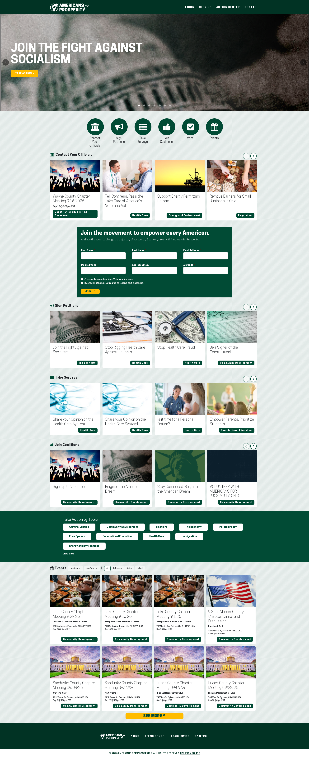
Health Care (156, 536)
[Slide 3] (154, 105)
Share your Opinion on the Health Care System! (73, 422)
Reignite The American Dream (122, 489)
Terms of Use (154, 736)
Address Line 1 (140, 265)
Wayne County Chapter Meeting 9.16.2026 (71, 199)
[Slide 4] (160, 105)
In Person (117, 568)
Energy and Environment (84, 546)
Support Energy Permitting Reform (178, 199)
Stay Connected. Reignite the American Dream (177, 489)
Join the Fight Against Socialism (70, 350)
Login (189, 7)
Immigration (189, 536)
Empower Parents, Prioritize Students (232, 422)
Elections (162, 527)
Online (129, 568)
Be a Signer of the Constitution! (224, 350)
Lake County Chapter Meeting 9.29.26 (70, 614)
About (135, 736)
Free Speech (77, 536)
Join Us (90, 291)
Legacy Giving (179, 736)
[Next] (303, 62)
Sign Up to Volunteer (69, 487)
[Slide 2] (149, 105)
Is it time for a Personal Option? (175, 422)
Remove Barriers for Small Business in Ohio (230, 199)
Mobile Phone (89, 265)
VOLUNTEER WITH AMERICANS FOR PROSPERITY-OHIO (224, 491)
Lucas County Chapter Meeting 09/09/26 (174, 685)
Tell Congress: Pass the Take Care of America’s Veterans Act (124, 201)
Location (74, 569)
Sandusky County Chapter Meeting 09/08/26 (74, 685)
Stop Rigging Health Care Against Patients (125, 350)
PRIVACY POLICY (190, 753)
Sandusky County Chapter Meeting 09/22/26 (126, 685)
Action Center (228, 7)
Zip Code (188, 265)
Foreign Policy (228, 527)
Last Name (138, 250)
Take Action (23, 73)
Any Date (90, 569)
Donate (250, 7)
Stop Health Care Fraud (176, 348)
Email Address (191, 250)
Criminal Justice (79, 527)
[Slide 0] (139, 105)
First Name (87, 250)
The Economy (193, 527)
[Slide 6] (170, 105)
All (107, 568)
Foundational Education (117, 536)
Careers (201, 736)
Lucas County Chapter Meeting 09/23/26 (226, 685)
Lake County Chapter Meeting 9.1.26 (173, 614)
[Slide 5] (165, 105)
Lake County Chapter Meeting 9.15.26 (122, 614)
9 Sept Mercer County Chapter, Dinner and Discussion (226, 616)
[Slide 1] (144, 105)
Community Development (122, 527)
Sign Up (205, 7)
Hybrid (140, 568)
